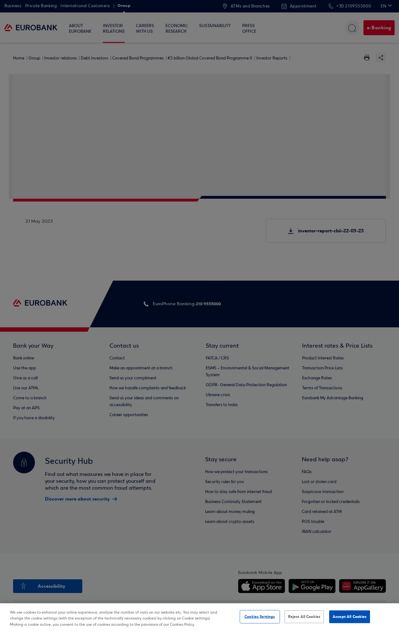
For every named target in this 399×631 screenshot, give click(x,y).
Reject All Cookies (304, 616)
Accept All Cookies (350, 616)
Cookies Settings (259, 616)
